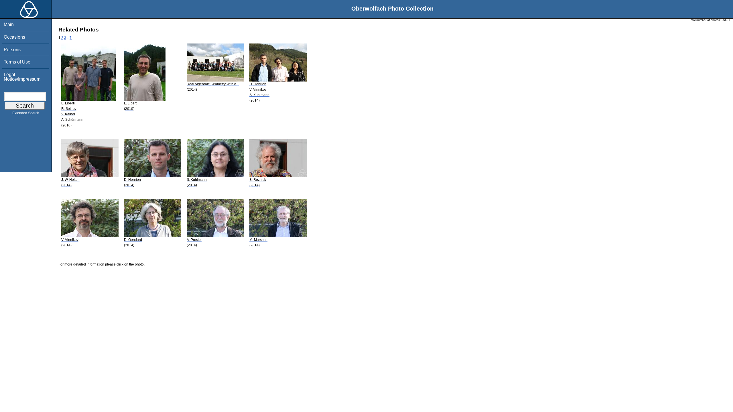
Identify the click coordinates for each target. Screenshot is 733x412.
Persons (12, 49)
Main (9, 24)
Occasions (14, 37)
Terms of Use (17, 62)
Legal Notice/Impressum (22, 77)
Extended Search (25, 113)
